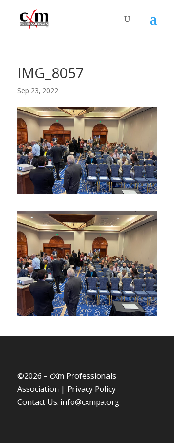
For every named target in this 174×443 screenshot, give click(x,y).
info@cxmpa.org (89, 402)
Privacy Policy (91, 389)
